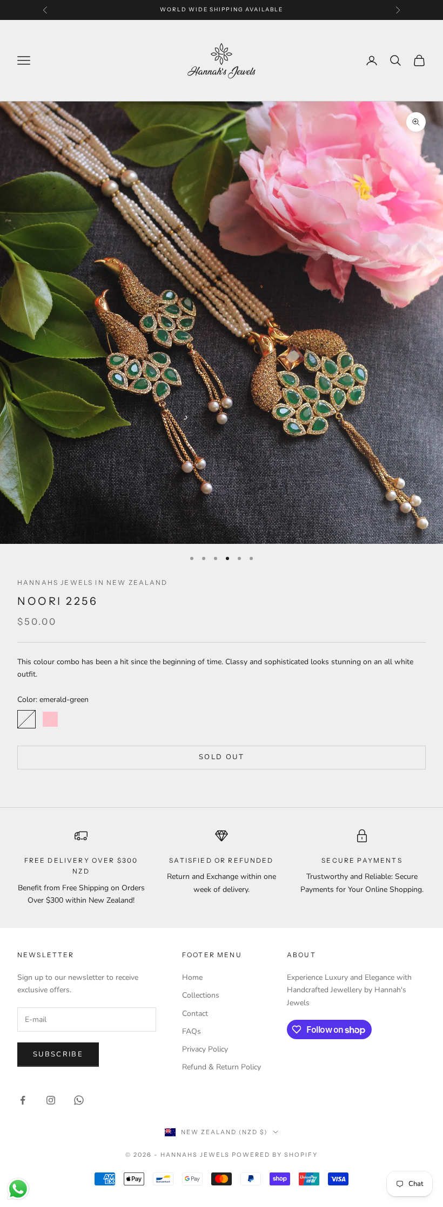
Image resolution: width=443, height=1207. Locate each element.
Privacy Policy (205, 1049)
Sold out (221, 757)
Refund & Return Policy (221, 1067)
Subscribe (58, 1054)
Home (192, 977)
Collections (200, 995)
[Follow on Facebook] (22, 1100)
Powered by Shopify (275, 1154)
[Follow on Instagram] (50, 1100)
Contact (195, 1013)
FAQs (191, 1031)
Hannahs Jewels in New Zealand (92, 582)
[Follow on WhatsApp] (78, 1100)
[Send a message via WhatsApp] (18, 1189)
